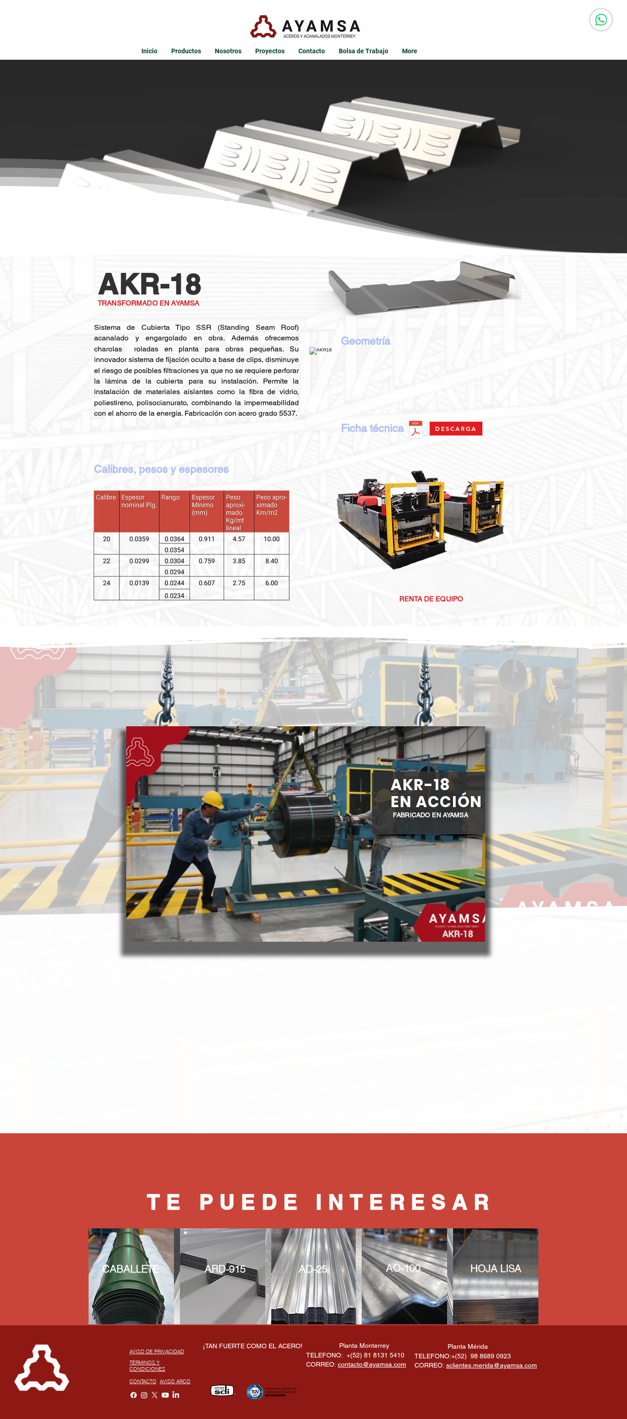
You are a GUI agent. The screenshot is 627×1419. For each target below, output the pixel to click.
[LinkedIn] (176, 1395)
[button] (473, 932)
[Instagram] (144, 1395)
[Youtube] (165, 1395)
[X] (155, 1395)
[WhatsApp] (601, 19)
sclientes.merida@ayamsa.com (491, 1365)
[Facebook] (133, 1395)
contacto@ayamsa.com (372, 1364)
